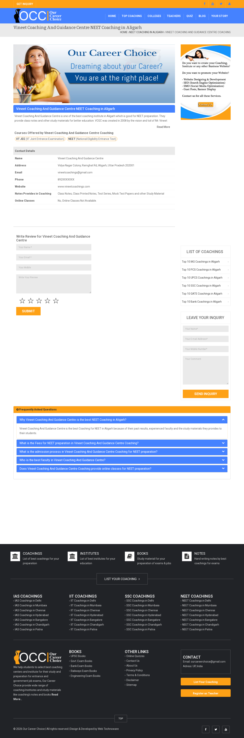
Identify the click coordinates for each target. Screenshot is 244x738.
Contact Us (133, 660)
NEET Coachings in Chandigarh (200, 624)
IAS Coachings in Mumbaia (31, 605)
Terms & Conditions (138, 675)
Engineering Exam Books (85, 675)
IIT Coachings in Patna (84, 629)
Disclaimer (132, 680)
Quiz (189, 16)
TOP (121, 718)
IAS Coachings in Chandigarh (32, 624)
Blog (202, 16)
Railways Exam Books (84, 670)
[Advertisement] (206, 183)
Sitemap (131, 684)
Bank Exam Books (81, 665)
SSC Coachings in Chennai (142, 610)
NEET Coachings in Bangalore (200, 619)
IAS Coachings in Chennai (30, 610)
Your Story (219, 16)
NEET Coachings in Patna (197, 629)
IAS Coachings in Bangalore (31, 619)
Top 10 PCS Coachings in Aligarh (201, 269)
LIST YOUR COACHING (120, 579)
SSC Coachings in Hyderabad (143, 615)
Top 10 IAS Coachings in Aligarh (201, 261)
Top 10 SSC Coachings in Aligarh (201, 285)
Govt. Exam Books (81, 661)
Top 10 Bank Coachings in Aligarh (202, 301)
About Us (131, 665)
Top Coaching (132, 16)
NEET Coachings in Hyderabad (200, 615)
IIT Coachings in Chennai (85, 610)
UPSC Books (78, 656)
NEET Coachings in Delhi (196, 600)
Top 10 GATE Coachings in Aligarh (202, 293)
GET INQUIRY (25, 4)
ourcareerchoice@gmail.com (208, 661)
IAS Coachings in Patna (29, 629)
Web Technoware (108, 728)
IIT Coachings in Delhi (83, 600)
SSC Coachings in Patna (140, 629)
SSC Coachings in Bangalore (143, 619)
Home (112, 16)
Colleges (154, 16)
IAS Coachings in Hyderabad (32, 615)
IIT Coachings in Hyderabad (87, 615)
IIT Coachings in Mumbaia (86, 605)
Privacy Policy (134, 670)
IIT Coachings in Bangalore (86, 619)
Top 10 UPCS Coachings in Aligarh (202, 277)
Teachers (174, 16)
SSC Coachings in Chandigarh (144, 624)
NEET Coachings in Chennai (198, 610)
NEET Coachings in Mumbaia (199, 605)
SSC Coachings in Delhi (140, 600)
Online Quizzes (135, 656)
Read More (163, 126)
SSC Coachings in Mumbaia (142, 605)
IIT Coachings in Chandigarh (87, 624)
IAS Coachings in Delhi (28, 600)
